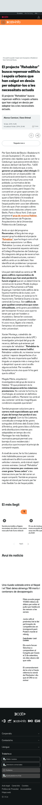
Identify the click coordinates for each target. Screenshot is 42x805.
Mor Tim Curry (29, 13)
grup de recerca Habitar (25, 216)
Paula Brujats (27, 638)
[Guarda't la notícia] (31, 135)
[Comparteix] (37, 135)
